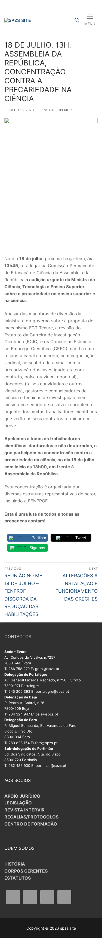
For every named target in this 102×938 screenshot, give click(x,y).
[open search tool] (77, 20)
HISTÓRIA (14, 864)
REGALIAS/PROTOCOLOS (31, 817)
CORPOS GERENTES (26, 871)
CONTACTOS (17, 636)
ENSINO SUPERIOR (56, 110)
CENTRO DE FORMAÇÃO (30, 824)
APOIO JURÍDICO (22, 796)
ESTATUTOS (17, 878)
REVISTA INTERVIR (24, 810)
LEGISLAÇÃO (18, 803)
